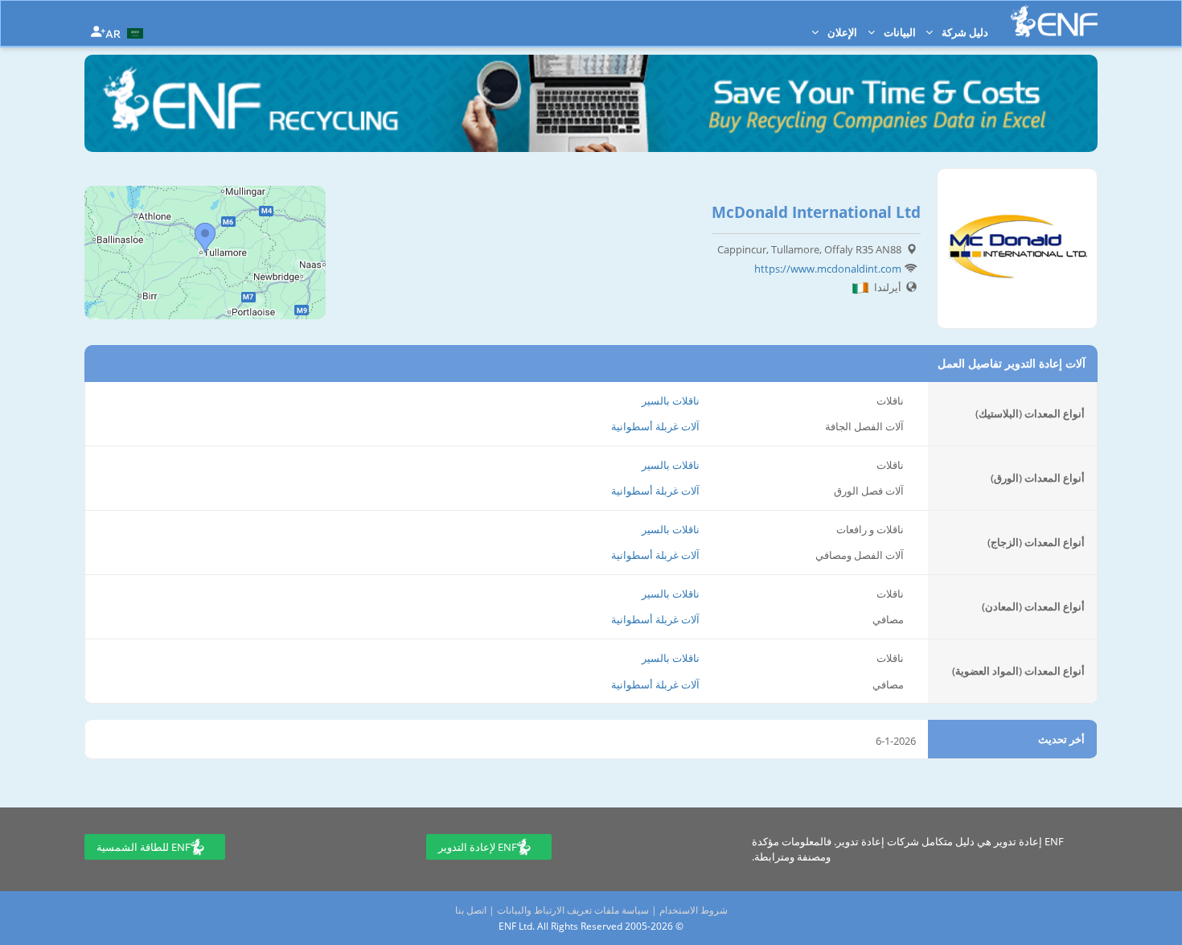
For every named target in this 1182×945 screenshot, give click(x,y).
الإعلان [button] (841, 32)
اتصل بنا (470, 910)
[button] (126, 32)
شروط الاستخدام (693, 910)
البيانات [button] (898, 32)
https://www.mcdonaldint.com (827, 268)
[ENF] (1054, 21)
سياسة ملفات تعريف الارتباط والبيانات (573, 910)
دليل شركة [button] (963, 32)
